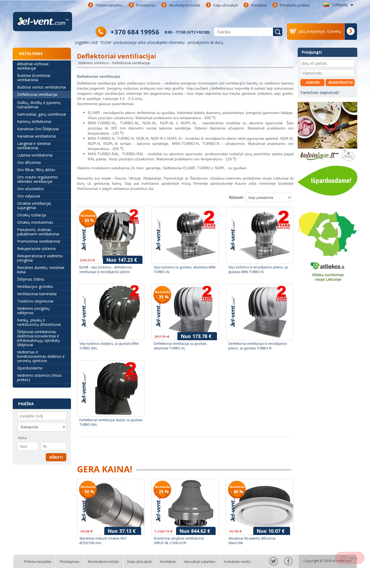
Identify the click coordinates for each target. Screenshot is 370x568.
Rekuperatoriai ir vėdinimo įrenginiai (40, 258)
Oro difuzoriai (29, 162)
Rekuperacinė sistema (36, 248)
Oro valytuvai (28, 196)
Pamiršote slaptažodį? (319, 92)
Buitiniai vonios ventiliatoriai (41, 87)
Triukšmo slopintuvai (35, 301)
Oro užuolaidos (30, 188)
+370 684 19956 (135, 31)
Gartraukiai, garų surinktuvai (41, 114)
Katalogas (31, 53)
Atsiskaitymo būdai (184, 5)
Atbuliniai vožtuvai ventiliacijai (32, 66)
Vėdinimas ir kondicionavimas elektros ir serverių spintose (41, 356)
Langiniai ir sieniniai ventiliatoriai (34, 145)
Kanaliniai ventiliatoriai (36, 136)
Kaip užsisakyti (225, 5)
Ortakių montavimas (35, 222)
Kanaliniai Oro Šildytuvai (38, 128)
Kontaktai (259, 5)
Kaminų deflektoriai (34, 121)
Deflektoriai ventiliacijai (37, 94)
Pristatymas (146, 5)
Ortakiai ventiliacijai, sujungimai (34, 205)
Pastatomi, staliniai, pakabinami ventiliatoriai (38, 231)
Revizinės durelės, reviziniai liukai (40, 269)
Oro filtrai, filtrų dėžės (36, 169)
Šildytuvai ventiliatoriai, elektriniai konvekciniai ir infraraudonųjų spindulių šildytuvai (38, 338)
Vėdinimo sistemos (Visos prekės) (39, 377)
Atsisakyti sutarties (199, 561)
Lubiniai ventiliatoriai (35, 155)
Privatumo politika (295, 5)
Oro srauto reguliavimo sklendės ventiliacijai (37, 179)
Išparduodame (30, 368)
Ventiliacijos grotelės (35, 286)
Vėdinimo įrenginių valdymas (33, 310)
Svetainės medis (237, 561)
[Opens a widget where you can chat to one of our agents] (350, 558)
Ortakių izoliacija (31, 215)
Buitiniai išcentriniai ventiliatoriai (33, 77)
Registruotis (341, 82)
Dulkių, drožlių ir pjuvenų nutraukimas (39, 104)
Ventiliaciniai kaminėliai (37, 293)
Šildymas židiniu (30, 279)
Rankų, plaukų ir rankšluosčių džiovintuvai (39, 322)
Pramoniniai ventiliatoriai (38, 241)
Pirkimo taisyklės (109, 5)
